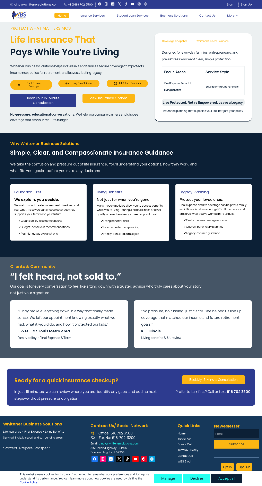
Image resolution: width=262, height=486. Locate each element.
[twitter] (119, 4)
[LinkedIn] (111, 459)
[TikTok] (127, 459)
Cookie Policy (29, 482)
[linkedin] (112, 4)
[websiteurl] (145, 4)
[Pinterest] (144, 459)
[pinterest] (139, 4)
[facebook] (99, 4)
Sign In (231, 4)
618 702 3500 (122, 433)
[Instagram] (103, 459)
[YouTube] (135, 459)
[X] (119, 459)
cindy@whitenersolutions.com (119, 443)
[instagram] (106, 4)
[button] (248, 15)
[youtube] (132, 4)
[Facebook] (94, 459)
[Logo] (18, 15)
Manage (168, 478)
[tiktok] (126, 4)
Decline (196, 478)
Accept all (226, 478)
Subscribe (236, 444)
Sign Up (246, 4)
